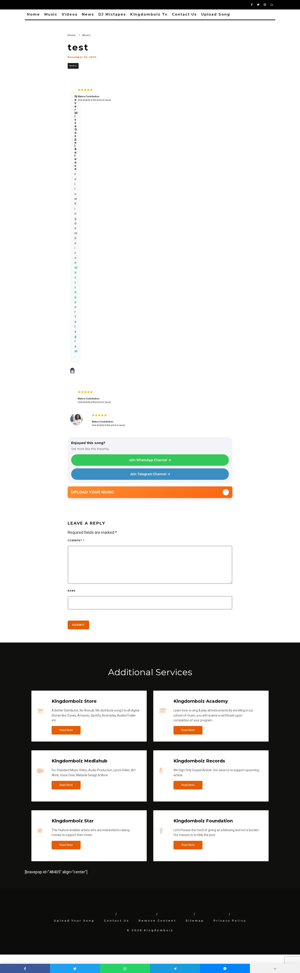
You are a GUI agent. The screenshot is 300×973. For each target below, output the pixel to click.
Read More (66, 730)
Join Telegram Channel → (150, 474)
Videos (70, 14)
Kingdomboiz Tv (149, 14)
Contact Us (184, 14)
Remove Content (157, 920)
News (88, 14)
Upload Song (215, 14)
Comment (76, 540)
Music (51, 14)
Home (33, 14)
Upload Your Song (74, 920)
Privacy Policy (229, 920)
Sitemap (195, 920)
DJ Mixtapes (112, 14)
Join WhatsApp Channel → (150, 460)
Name (72, 591)
